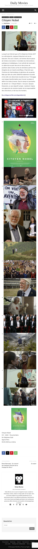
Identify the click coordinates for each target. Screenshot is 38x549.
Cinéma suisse (10, 14)
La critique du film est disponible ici (13, 95)
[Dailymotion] (11, 504)
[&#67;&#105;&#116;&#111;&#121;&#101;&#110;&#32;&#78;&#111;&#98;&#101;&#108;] (20, 144)
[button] (35, 10)
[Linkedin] (20, 504)
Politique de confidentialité (18, 544)
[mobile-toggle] (3, 10)
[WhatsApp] (15, 27)
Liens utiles (8, 544)
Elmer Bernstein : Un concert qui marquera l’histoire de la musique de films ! (10, 465)
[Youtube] (27, 504)
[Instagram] (17, 504)
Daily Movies (7, 23)
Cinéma (11, 17)
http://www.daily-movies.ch (19, 489)
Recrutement (26, 542)
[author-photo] (19, 484)
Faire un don (30, 544)
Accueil (3, 14)
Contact (32, 542)
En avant (33, 463)
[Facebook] (3, 27)
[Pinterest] (11, 27)
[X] (7, 27)
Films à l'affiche (18, 17)
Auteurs (19, 542)
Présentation (5, 542)
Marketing (12, 542)
